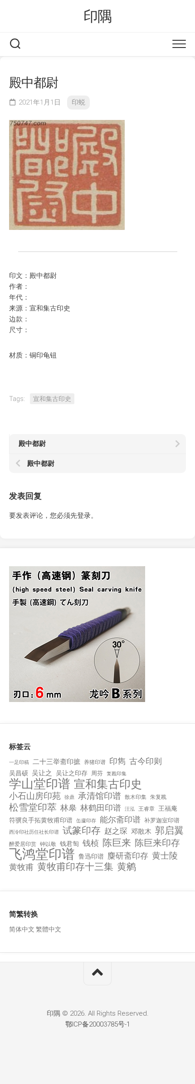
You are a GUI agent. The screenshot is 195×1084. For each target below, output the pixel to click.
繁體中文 (48, 929)
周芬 (97, 773)
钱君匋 (69, 843)
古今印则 (145, 761)
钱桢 (91, 843)
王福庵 (167, 808)
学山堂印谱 (39, 784)
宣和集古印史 (52, 398)
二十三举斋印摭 (56, 762)
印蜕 (78, 102)
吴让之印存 (72, 773)
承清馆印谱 (99, 796)
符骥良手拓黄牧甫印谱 (41, 820)
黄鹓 (126, 867)
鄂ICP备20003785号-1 (97, 1024)
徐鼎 (69, 797)
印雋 (117, 761)
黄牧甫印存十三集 (75, 867)
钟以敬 (48, 844)
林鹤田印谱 (100, 807)
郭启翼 (169, 831)
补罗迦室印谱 (162, 820)
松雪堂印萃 (33, 807)
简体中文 (21, 929)
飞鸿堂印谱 (42, 854)
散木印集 (135, 797)
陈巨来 (116, 843)
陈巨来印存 (157, 843)
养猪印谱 (95, 762)
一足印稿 (19, 762)
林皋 (68, 807)
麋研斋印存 (127, 855)
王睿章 (146, 809)
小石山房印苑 (35, 796)
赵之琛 (115, 831)
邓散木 (141, 831)
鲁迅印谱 (91, 856)
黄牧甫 (21, 867)
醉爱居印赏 (22, 844)
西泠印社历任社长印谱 (34, 832)
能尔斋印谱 (120, 819)
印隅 (97, 16)
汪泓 (130, 809)
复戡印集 (117, 774)
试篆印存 (82, 831)
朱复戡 (158, 797)
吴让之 (42, 773)
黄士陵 (165, 856)
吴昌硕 (18, 773)
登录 (84, 515)
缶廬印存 (86, 820)
